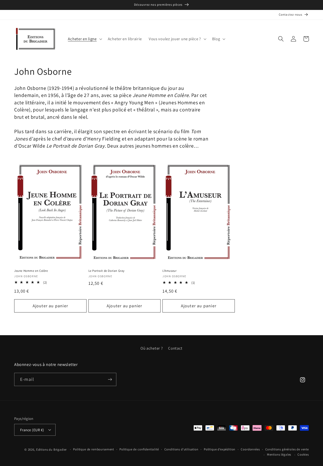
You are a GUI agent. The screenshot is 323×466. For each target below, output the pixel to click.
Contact (175, 348)
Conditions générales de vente (287, 449)
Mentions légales (279, 455)
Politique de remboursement (93, 449)
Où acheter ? (151, 348)
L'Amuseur (169, 271)
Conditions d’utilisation (181, 449)
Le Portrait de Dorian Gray (106, 271)
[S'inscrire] (110, 379)
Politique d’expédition (219, 449)
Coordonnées (250, 449)
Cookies (303, 455)
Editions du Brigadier (51, 450)
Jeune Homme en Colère (31, 271)
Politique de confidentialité (139, 449)
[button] (84, 39)
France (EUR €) (32, 429)
